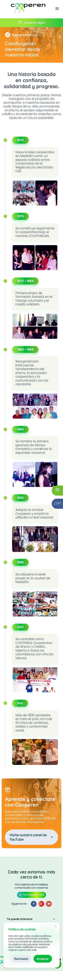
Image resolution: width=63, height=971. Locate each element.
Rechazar (21, 959)
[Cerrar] (56, 926)
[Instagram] (41, 904)
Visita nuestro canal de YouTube (28, 837)
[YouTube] (49, 904)
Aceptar (43, 959)
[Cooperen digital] (57, 491)
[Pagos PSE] (57, 504)
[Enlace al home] (28, 9)
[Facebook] (34, 904)
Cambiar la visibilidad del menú (57, 8)
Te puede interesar (20, 919)
